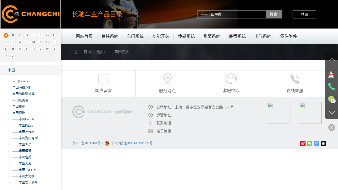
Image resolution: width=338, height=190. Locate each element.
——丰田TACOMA (23, 170)
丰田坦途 (16, 113)
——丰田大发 (19, 163)
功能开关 (160, 36)
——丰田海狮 (19, 151)
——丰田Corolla (21, 119)
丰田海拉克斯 (19, 87)
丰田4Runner (19, 81)
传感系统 (186, 36)
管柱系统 (109, 36)
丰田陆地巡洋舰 (21, 94)
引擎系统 (211, 36)
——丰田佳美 (19, 157)
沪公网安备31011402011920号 (132, 143)
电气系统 (262, 36)
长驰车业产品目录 (97, 14)
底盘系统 (237, 36)
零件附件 (288, 36)
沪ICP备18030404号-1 (88, 143)
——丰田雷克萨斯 (23, 182)
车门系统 (135, 36)
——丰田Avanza (21, 132)
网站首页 (84, 36)
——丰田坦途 (19, 144)
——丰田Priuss (20, 125)
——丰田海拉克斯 (23, 138)
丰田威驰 (16, 106)
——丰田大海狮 (21, 176)
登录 (304, 14)
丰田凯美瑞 (18, 100)
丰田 (11, 70)
